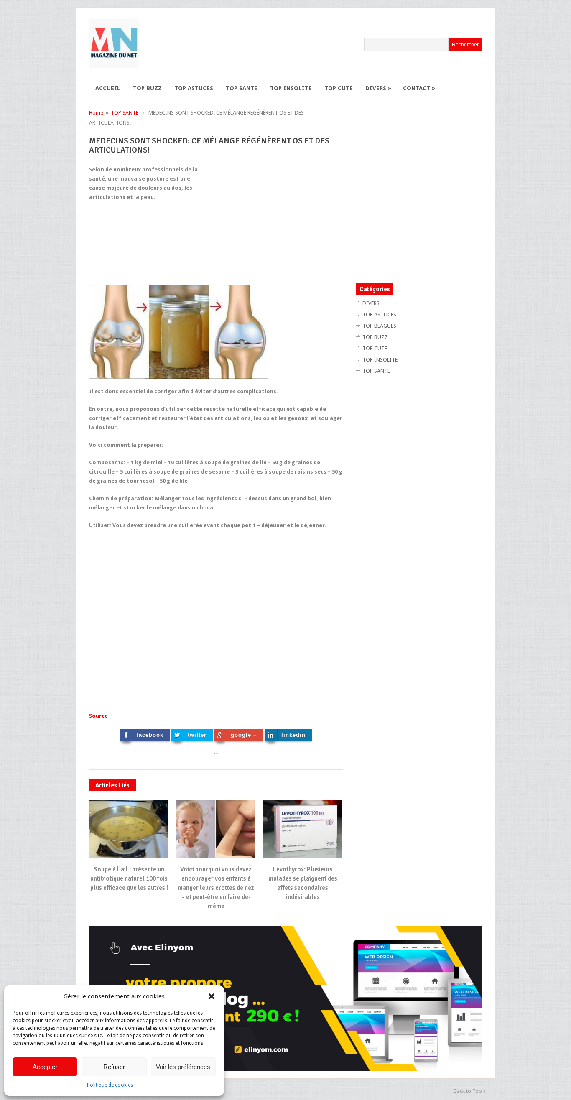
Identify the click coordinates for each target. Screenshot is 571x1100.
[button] (211, 996)
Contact (419, 88)
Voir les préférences (183, 1066)
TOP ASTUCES (193, 88)
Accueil (107, 88)
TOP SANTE (241, 88)
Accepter (45, 1066)
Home (96, 112)
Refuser (114, 1066)
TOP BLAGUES (379, 326)
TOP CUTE (338, 88)
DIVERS (378, 88)
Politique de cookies (110, 1085)
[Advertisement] (272, 223)
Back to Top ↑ (470, 1091)
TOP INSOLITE (291, 88)
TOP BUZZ (147, 88)
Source (98, 716)
